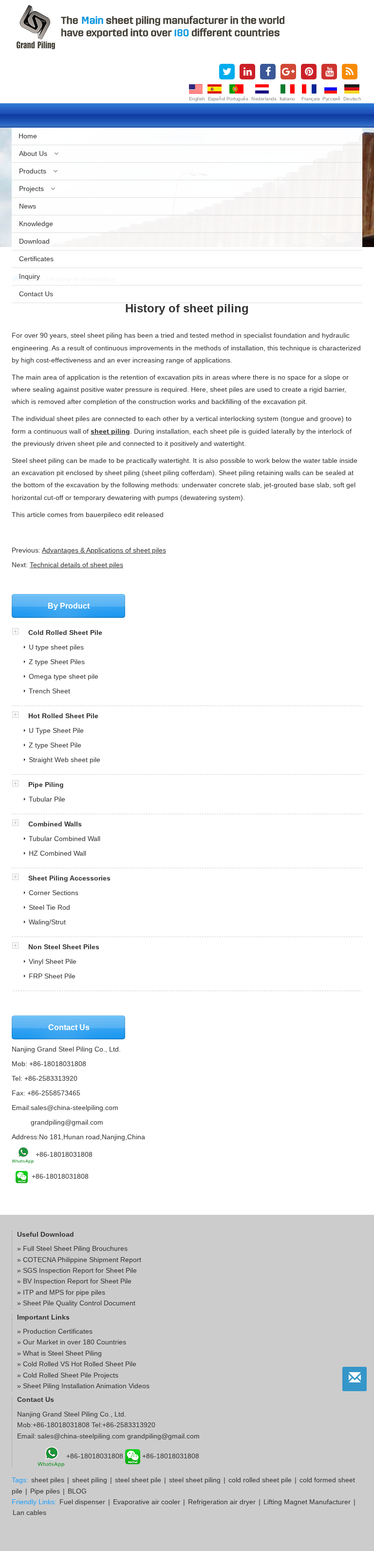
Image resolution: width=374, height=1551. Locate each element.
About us (34, 153)
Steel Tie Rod (49, 907)
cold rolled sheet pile (260, 1480)
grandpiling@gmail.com (67, 1122)
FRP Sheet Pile (52, 976)
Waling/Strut (47, 922)
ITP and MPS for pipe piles (64, 1292)
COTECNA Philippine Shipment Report (82, 1260)
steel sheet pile (138, 1480)
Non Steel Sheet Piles (63, 947)
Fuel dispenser (82, 1502)
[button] (20, 632)
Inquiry (29, 276)
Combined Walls (55, 824)
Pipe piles (45, 1491)
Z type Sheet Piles (57, 662)
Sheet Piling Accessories (69, 878)
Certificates (36, 259)
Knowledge (36, 224)
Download (34, 241)
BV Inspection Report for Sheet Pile (77, 1281)
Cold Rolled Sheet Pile (65, 632)
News (27, 206)
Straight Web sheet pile (64, 760)
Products (33, 171)
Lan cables (29, 1512)
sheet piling (110, 431)
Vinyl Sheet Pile (52, 961)
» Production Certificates (55, 1331)
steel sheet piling (195, 1480)
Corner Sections (53, 893)
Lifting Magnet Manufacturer (307, 1502)
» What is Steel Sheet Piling (59, 1353)
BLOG (77, 1491)
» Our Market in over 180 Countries (71, 1342)
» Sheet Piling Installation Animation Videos (83, 1386)
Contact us (36, 294)
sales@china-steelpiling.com (74, 1107)
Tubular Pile (47, 799)
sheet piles (47, 1480)
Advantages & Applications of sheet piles (104, 550)
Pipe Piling (46, 784)
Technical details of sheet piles (76, 565)
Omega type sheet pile (63, 676)
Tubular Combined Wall (64, 839)
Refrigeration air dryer (222, 1502)
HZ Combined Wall (57, 853)
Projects (32, 188)
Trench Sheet (49, 691)
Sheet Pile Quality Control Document (79, 1303)
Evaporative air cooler (146, 1502)
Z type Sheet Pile (55, 745)
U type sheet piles (56, 647)
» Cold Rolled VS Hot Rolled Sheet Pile (76, 1364)
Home (28, 136)
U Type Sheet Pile (56, 730)
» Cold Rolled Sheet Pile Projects (67, 1375)
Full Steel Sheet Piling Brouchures (75, 1248)
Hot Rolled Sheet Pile (63, 716)
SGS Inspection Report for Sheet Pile (80, 1270)
